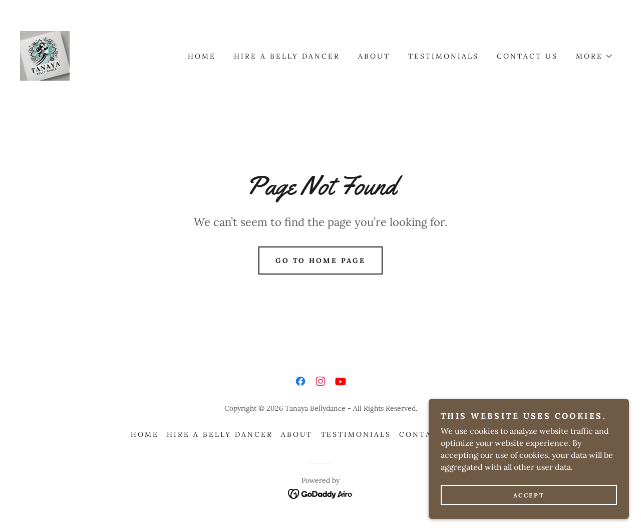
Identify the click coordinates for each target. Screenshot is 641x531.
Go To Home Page (320, 260)
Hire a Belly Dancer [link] (287, 56)
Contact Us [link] (527, 56)
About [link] (374, 56)
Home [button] (145, 434)
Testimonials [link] (443, 56)
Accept (528, 495)
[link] (45, 55)
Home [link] (202, 56)
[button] (593, 56)
